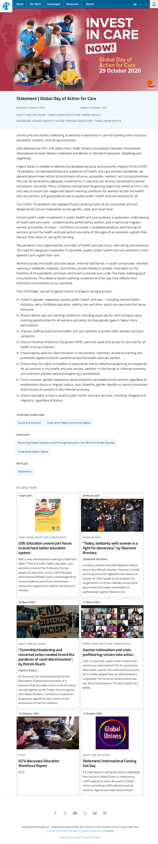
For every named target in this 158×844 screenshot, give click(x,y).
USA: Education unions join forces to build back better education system (48, 543)
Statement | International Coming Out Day (112, 752)
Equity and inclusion (29, 422)
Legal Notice (67, 837)
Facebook (55, 813)
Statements (25, 471)
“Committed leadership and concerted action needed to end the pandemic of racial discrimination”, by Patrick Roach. (48, 653)
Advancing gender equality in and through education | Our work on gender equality (66, 442)
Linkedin (104, 813)
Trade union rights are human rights (69, 422)
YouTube (75, 813)
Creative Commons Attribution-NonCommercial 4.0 (75, 831)
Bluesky (94, 813)
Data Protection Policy (88, 837)
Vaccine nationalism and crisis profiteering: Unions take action (112, 645)
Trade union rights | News (33, 451)
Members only (154, 4)
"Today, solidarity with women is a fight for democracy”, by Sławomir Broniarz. (112, 544)
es (146, 4)
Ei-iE (6, 6)
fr (140, 4)
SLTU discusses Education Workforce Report (48, 743)
